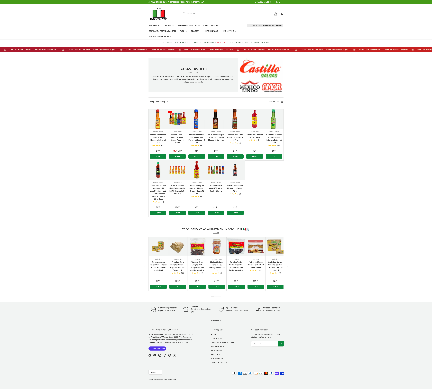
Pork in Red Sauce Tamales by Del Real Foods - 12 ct (256, 265)
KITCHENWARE (211, 31)
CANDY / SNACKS (210, 25)
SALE (189, 42)
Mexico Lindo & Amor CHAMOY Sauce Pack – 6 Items (177, 139)
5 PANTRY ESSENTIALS (260, 42)
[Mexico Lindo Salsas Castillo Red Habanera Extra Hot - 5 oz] (158, 119)
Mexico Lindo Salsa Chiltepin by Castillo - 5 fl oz (235, 137)
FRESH (182, 31)
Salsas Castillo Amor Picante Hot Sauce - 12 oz (235, 188)
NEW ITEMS (179, 42)
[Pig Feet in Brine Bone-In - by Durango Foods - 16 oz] (216, 246)
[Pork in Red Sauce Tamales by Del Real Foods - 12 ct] (256, 246)
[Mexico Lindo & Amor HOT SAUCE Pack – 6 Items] (216, 170)
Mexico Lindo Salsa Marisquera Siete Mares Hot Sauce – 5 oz (196, 139)
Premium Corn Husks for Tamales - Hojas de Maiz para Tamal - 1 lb (178, 266)
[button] (282, 13)
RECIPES (197, 42)
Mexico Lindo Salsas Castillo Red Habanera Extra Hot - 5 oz (158, 139)
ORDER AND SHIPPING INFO (222, 342)
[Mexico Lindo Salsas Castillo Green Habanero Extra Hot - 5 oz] (274, 119)
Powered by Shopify (170, 379)
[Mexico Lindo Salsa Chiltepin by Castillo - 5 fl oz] (235, 119)
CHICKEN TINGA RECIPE (239, 42)
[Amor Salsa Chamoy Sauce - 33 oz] (254, 119)
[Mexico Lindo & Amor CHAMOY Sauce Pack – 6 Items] (177, 119)
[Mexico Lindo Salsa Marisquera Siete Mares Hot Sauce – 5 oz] (196, 119)
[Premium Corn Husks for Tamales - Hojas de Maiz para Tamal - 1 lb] (177, 246)
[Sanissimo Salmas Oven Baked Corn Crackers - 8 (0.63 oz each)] (275, 246)
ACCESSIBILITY (217, 358)
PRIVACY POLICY (218, 354)
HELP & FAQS (216, 350)
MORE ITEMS (228, 31)
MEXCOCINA (209, 42)
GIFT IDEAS (167, 42)
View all (216, 233)
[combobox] (221, 13)
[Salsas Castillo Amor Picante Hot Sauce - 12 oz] (235, 170)
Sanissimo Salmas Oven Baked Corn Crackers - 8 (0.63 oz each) (275, 266)
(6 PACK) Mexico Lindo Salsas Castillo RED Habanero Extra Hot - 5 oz (177, 189)
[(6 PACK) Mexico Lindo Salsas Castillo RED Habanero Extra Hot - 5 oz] (177, 170)
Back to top (215, 321)
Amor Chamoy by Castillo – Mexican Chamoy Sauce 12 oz (196, 189)
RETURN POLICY (217, 346)
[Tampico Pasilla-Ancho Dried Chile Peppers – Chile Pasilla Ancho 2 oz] (236, 246)
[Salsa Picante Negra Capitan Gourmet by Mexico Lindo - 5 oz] (216, 119)
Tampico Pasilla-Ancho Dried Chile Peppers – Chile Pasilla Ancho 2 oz (236, 266)
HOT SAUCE (154, 25)
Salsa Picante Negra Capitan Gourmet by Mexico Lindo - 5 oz (216, 137)
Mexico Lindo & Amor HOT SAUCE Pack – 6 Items (216, 188)
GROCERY (195, 31)
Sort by (151, 102)
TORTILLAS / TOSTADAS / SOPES (162, 31)
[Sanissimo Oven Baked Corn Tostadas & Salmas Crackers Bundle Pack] (158, 246)
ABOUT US (215, 334)
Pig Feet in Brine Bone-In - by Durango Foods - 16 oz (217, 266)
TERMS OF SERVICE (219, 363)
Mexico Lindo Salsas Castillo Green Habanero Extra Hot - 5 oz (274, 139)
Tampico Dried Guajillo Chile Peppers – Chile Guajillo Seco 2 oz (197, 266)
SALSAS (168, 25)
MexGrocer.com (158, 379)
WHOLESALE (222, 42)
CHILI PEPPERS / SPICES (187, 25)
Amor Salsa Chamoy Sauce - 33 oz (254, 136)
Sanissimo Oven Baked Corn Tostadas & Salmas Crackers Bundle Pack (158, 266)
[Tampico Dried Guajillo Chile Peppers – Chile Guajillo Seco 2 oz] (197, 246)
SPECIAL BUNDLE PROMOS (160, 37)
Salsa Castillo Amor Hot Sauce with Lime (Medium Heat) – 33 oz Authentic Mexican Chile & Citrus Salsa (158, 192)
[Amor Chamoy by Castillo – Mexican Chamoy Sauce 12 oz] (196, 170)
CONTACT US (216, 338)
